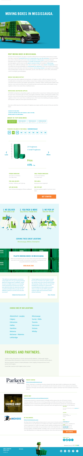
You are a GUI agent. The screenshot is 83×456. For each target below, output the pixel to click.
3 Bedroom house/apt (32, 121)
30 (13, 133)
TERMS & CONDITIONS (7, 448)
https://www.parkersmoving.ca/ (34, 382)
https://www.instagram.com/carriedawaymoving (36, 398)
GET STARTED (46, 196)
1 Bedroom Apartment (12, 121)
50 (33, 133)
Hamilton (13, 328)
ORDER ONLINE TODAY (28, 266)
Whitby (34, 331)
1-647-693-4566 (65, 426)
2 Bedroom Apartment (22, 121)
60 (37, 133)
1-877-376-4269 (65, 427)
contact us (76, 408)
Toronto (34, 322)
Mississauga (36, 316)
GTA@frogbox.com (66, 421)
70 (41, 133)
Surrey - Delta (36, 319)
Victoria (34, 328)
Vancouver (35, 325)
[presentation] (6, 152)
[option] (43, 287)
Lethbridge (14, 337)
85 (45, 133)
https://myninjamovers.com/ (31, 419)
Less (6, 155)
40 (21, 133)
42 (25, 133)
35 (17, 133)
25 (9, 133)
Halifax (12, 325)
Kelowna (13, 331)
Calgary (12, 319)
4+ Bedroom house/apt (42, 121)
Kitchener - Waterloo (17, 334)
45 (29, 133)
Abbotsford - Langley (17, 316)
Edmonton (13, 322)
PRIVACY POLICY (6, 450)
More (48, 155)
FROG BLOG (21, 449)
